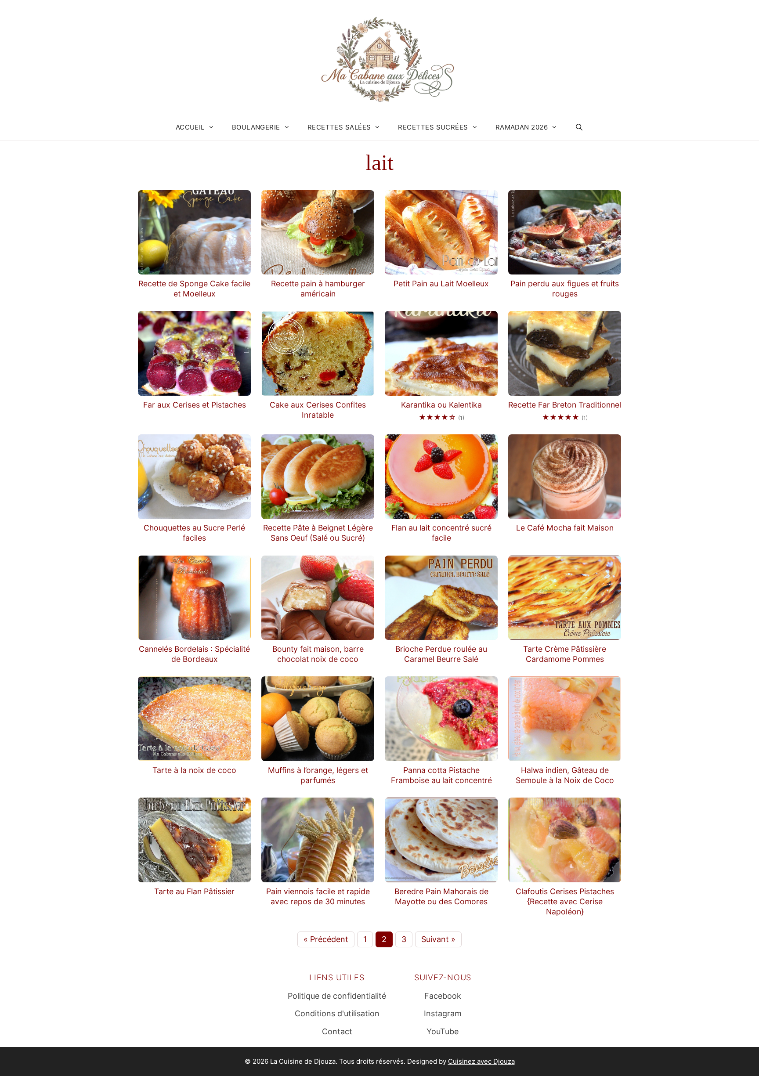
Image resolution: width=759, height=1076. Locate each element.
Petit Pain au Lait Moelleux (441, 283)
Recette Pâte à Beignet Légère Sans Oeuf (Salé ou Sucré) (318, 532)
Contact (337, 1031)
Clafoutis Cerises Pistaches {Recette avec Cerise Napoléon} (565, 901)
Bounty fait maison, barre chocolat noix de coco (318, 654)
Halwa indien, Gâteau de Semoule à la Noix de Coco (565, 775)
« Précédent (326, 939)
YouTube (442, 1031)
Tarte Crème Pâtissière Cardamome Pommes (564, 654)
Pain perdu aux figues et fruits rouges (564, 288)
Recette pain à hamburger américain (318, 288)
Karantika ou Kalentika (441, 404)
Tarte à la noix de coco (194, 770)
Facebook (442, 995)
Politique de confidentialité (337, 995)
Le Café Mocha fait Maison (565, 527)
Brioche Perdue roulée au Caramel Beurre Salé (441, 654)
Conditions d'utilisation (337, 1013)
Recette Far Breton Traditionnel (564, 404)
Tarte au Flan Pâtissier (194, 891)
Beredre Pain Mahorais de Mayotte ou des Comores (441, 896)
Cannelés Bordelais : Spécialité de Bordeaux (194, 654)
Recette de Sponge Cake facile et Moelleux (194, 288)
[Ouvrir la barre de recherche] (579, 127)
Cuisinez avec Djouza (481, 1061)
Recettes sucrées (433, 127)
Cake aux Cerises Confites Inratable (318, 409)
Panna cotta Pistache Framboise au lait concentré (441, 775)
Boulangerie (256, 127)
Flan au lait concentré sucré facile (441, 532)
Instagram (443, 1013)
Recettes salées (339, 127)
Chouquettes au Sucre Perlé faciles (194, 532)
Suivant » (438, 939)
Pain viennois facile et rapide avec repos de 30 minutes (318, 896)
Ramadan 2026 (521, 127)
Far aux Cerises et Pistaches (194, 404)
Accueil (190, 127)
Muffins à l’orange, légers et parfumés (318, 775)
